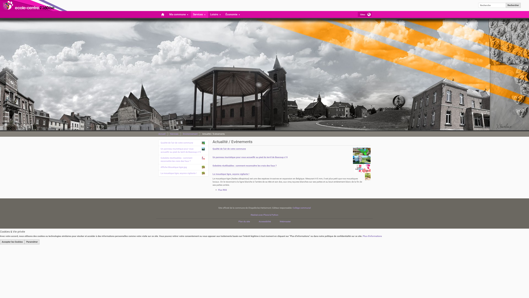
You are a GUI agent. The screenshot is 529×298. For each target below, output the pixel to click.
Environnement (190, 134)
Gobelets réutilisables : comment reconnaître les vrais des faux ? (245, 165)
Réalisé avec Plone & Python (264, 215)
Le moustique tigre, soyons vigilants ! (231, 174)
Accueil (161, 134)
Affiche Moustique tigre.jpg (174, 167)
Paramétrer (32, 241)
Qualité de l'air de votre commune (229, 148)
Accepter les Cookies (12, 241)
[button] (189, 14)
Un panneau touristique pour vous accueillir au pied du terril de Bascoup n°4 (250, 157)
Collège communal (302, 208)
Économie (231, 14)
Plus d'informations (372, 236)
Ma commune (177, 14)
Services (198, 14)
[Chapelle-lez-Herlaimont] (34, 5)
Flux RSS (222, 190)
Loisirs (214, 14)
